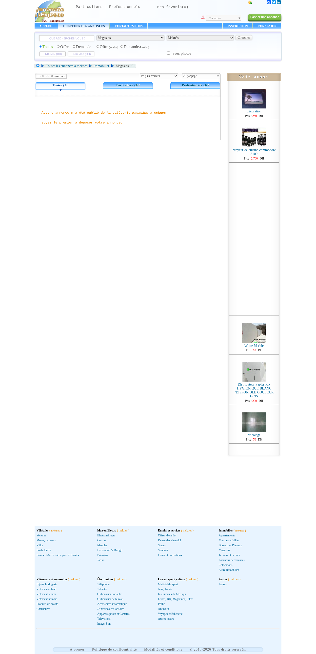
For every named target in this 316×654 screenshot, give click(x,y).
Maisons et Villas (229, 540)
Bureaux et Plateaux (230, 545)
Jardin (100, 560)
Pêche (161, 604)
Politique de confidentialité (114, 649)
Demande (83, 47)
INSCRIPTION (238, 26)
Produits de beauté (47, 604)
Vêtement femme (46, 594)
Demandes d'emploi (169, 540)
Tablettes (102, 589)
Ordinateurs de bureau (110, 599)
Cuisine (101, 540)
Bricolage (102, 555)
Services (163, 550)
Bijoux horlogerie (47, 584)
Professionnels (124, 7)
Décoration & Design (109, 550)
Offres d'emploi (167, 535)
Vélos (40, 545)
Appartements (227, 535)
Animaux (163, 609)
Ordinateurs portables (109, 594)
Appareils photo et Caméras (113, 614)
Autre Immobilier (229, 570)
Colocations (226, 565)
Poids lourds (44, 550)
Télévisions (104, 618)
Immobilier (101, 66)
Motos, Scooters (46, 540)
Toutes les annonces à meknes (66, 66)
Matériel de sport (168, 584)
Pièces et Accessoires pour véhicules (58, 555)
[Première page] (38, 66)
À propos (77, 649)
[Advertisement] (254, 239)
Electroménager (106, 535)
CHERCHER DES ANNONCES (84, 26)
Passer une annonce (264, 17)
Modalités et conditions (163, 649)
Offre (64, 47)
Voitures (41, 535)
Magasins (224, 550)
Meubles (102, 545)
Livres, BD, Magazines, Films (175, 599)
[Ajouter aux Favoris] (250, 3)
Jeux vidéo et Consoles (110, 609)
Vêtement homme (47, 599)
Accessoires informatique (112, 604)
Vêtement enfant (46, 589)
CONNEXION (267, 26)
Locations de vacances (232, 560)
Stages (162, 545)
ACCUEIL (46, 26)
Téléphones (104, 584)
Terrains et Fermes (229, 555)
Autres (223, 584)
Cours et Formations (170, 555)
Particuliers (89, 7)
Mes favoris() (172, 7)
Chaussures (43, 609)
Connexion (215, 18)
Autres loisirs (166, 618)
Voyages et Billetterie (170, 614)
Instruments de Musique (172, 594)
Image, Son (104, 623)
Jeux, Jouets (165, 589)
